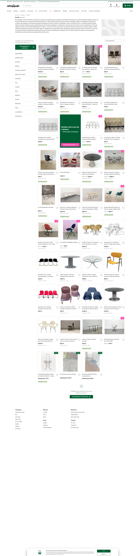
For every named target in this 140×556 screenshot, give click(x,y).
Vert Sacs (73, 422)
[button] (97, 1)
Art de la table (18, 421)
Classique (45, 425)
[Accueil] (13, 5)
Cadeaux (17, 426)
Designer (22, 15)
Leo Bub (45, 412)
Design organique (47, 427)
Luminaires (17, 417)
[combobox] (65, 6)
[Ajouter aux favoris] (57, 68)
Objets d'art (18, 419)
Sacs (16, 414)
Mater (44, 417)
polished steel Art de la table (77, 412)
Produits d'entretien (20, 412)
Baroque (45, 422)
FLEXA (44, 414)
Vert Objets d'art (75, 427)
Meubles (17, 424)
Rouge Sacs (73, 425)
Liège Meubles (74, 414)
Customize (103, 554)
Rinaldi (28, 15)
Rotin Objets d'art (75, 417)
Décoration (18, 428)
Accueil (16, 15)
